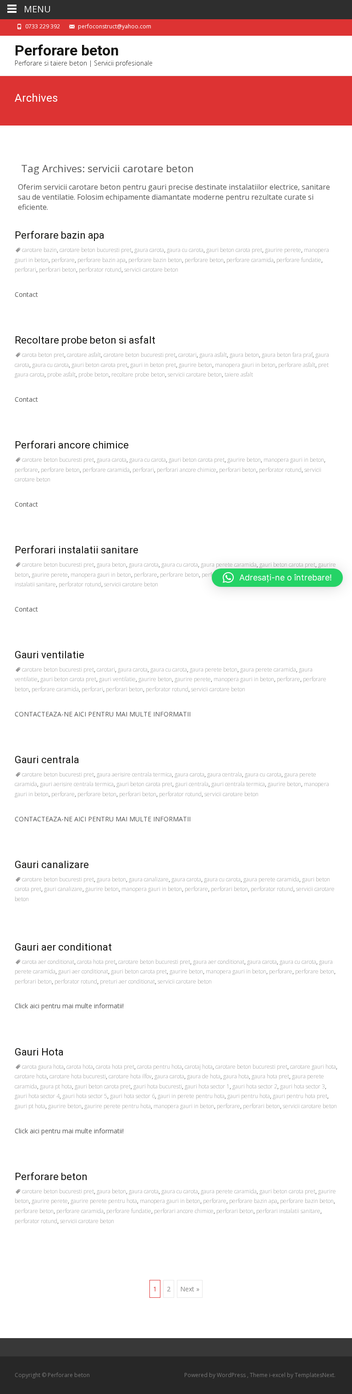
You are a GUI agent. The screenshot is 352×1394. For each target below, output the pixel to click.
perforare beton (204, 260)
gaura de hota (203, 1076)
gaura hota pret (270, 1076)
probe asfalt (61, 374)
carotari (187, 355)
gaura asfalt (213, 355)
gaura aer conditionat (218, 962)
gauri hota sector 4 (37, 1096)
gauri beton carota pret (234, 250)
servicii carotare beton (151, 269)
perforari (25, 269)
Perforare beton (51, 1176)
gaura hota (236, 1076)
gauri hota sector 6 (132, 1096)
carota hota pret (96, 962)
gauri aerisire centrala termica (77, 784)
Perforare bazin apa (59, 235)
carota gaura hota (43, 1067)
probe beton (93, 374)
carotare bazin (39, 250)
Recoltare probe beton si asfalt (85, 340)
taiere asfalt (239, 374)
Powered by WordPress (215, 1375)
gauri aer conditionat (83, 971)
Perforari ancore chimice (72, 445)
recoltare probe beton (138, 374)
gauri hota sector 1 (207, 1086)
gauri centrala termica (238, 784)
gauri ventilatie (117, 679)
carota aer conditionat (48, 962)
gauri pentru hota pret (300, 1096)
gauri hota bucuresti (157, 1086)
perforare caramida (250, 260)
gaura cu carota (185, 250)
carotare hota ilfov (130, 1076)
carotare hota (31, 1076)
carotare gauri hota (313, 1067)
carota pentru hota (159, 1067)
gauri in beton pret (153, 365)
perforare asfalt (296, 365)
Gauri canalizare (52, 864)
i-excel (278, 1375)
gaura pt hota (56, 1086)
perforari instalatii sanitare (288, 1211)
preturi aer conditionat (127, 981)
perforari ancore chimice (186, 470)
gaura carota (149, 250)
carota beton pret (43, 355)
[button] (277, 578)
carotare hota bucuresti (78, 1076)
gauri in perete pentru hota (191, 1096)
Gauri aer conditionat (63, 947)
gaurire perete (283, 250)
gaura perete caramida (229, 565)
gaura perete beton (213, 669)
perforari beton (57, 269)
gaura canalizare (149, 879)
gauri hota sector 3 (302, 1086)
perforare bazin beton (155, 260)
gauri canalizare (63, 889)
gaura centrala (224, 774)
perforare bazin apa (101, 260)
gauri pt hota (30, 1106)
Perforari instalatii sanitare (76, 550)
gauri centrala (192, 784)
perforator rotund (100, 269)
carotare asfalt (84, 355)
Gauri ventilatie (49, 655)
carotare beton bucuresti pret (96, 250)
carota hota (79, 1067)
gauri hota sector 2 (254, 1086)
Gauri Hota (39, 1052)
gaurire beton (195, 365)
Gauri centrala (47, 759)
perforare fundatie (298, 260)
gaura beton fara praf (287, 355)
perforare (63, 260)
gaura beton (244, 355)
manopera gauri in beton (245, 365)
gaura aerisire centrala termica (134, 774)
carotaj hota (199, 1067)
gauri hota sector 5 (84, 1096)
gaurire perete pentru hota (117, 1106)
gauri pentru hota (248, 1096)
